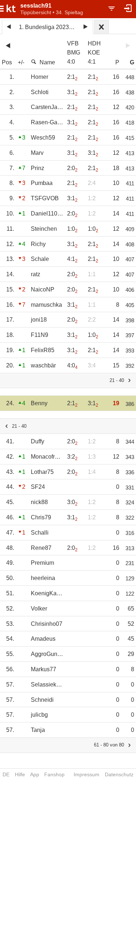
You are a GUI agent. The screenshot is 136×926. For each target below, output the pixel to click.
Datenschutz (119, 774)
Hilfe (20, 774)
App (34, 774)
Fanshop (54, 774)
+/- (21, 62)
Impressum (86, 774)
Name (47, 62)
